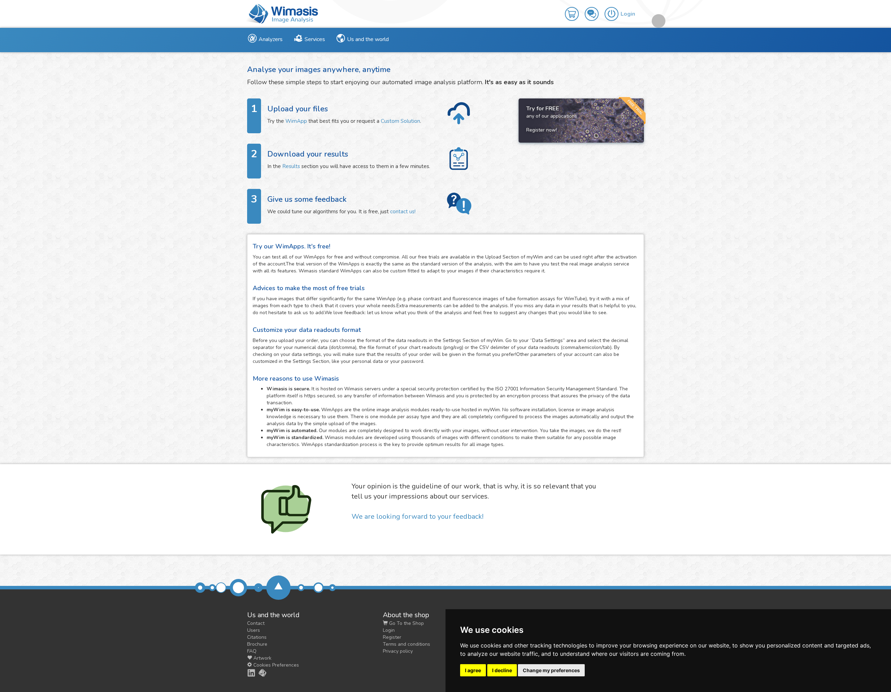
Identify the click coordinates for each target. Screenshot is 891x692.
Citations (257, 637)
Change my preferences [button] (551, 670)
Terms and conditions (406, 644)
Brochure (257, 644)
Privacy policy (398, 651)
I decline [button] (502, 670)
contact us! (403, 211)
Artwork (261, 658)
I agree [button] (473, 670)
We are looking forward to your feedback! (417, 516)
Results (291, 166)
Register (392, 637)
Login (389, 630)
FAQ (252, 651)
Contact (256, 623)
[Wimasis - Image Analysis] (282, 13)
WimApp (296, 121)
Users (253, 630)
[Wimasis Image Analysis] (258, 673)
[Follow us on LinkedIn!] (247, 673)
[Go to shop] (575, 9)
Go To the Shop (406, 623)
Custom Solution (400, 121)
